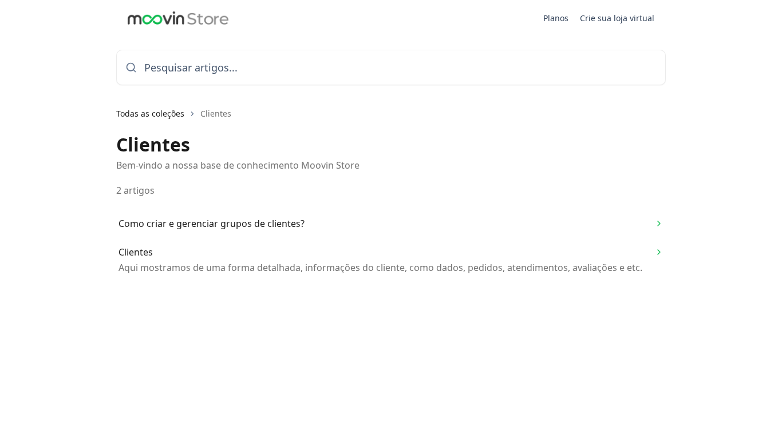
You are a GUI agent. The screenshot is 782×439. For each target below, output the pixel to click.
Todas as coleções (150, 113)
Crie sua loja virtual (617, 18)
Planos (555, 18)
